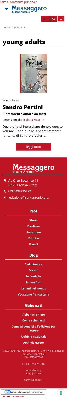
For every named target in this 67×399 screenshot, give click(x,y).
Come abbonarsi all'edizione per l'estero (33, 328)
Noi (33, 211)
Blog (33, 255)
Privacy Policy (38, 363)
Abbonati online (34, 314)
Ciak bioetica (33, 264)
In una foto (33, 282)
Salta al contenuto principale (18, 2)
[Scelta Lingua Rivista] (61, 18)
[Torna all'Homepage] (29, 9)
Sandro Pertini (23, 107)
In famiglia (33, 276)
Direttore (33, 226)
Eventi (33, 244)
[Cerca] (53, 19)
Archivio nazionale (33, 336)
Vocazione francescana (33, 294)
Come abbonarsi (33, 320)
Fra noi (33, 270)
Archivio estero (33, 342)
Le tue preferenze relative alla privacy (27, 392)
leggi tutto (33, 147)
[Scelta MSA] (6, 9)
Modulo (38, 373)
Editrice (33, 238)
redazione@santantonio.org (28, 197)
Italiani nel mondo (33, 288)
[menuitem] (33, 227)
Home (7, 27)
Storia (33, 220)
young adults (20, 27)
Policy (28, 373)
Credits (25, 363)
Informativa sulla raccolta (13, 396)
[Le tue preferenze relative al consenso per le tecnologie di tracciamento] (61, 393)
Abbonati (33, 305)
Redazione (33, 232)
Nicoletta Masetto (32, 120)
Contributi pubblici (33, 379)
